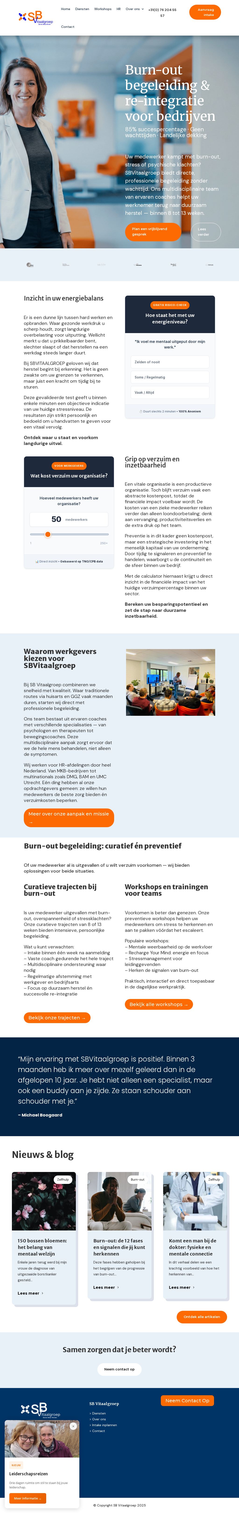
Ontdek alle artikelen (202, 1317)
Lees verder (203, 232)
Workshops (103, 9)
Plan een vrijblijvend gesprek (149, 232)
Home (65, 9)
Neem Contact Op (187, 1400)
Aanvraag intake (206, 12)
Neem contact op (119, 1369)
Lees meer (28, 1293)
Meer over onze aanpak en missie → (68, 818)
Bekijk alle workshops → (159, 1004)
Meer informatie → (28, 1498)
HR (119, 9)
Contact (67, 27)
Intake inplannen (104, 1425)
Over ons (133, 9)
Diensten (82, 9)
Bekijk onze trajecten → (57, 1018)
